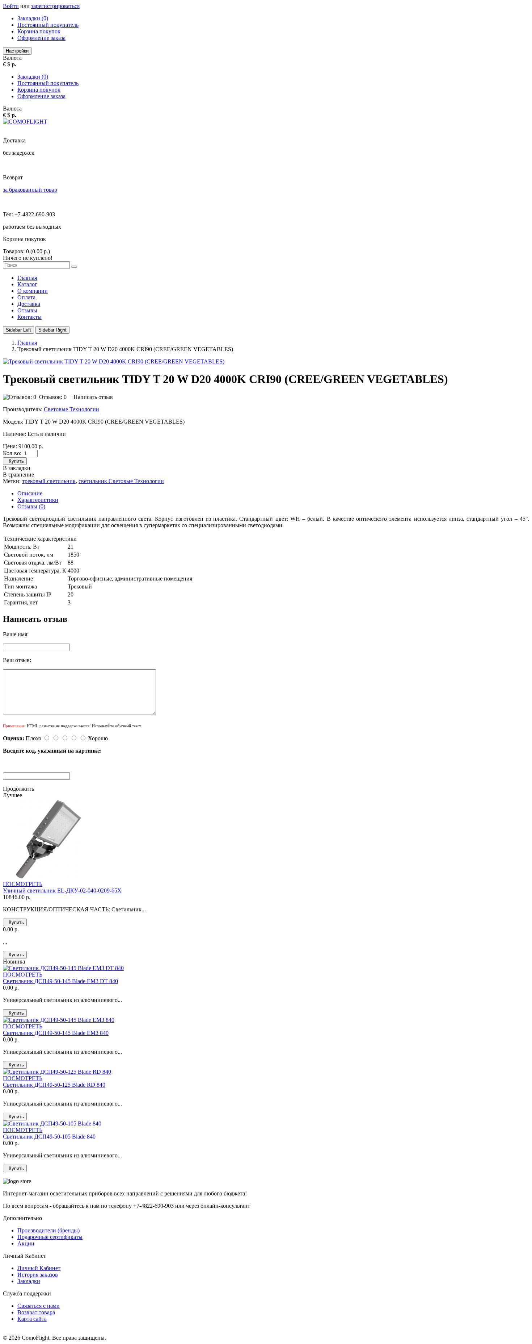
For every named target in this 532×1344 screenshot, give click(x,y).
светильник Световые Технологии (121, 481)
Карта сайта (32, 1319)
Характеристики (37, 500)
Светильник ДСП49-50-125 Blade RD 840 (54, 1085)
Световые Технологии (71, 409)
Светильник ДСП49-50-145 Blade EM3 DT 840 (60, 981)
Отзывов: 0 (53, 397)
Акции (25, 1243)
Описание (29, 493)
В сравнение (18, 474)
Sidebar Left (18, 330)
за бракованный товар (30, 190)
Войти (11, 6)
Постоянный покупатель (48, 25)
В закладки (16, 468)
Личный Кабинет (38, 1268)
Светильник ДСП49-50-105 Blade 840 (49, 1136)
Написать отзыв (93, 397)
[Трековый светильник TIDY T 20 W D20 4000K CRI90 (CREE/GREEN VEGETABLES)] (113, 361)
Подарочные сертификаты (50, 1237)
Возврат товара (36, 1312)
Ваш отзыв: (17, 660)
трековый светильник (49, 481)
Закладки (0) (32, 18)
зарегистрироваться (55, 6)
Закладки (28, 1281)
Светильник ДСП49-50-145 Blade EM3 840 (56, 1033)
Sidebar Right (52, 330)
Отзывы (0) (31, 506)
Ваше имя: (16, 634)
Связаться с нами (38, 1306)
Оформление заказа (41, 38)
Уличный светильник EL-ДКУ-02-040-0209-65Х (62, 890)
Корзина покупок (38, 31)
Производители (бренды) (48, 1230)
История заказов (37, 1275)
